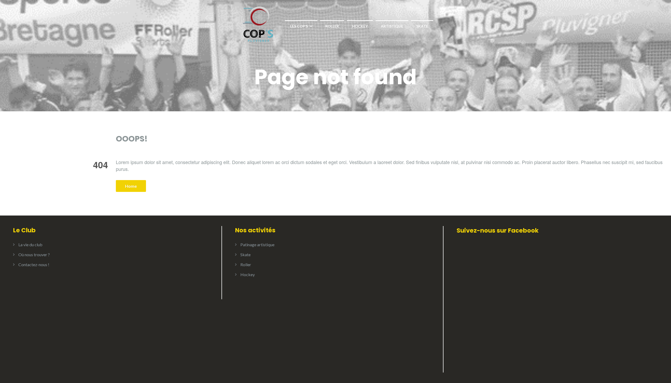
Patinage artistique (257, 244)
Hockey (360, 26)
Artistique (392, 26)
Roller (332, 26)
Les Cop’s (299, 26)
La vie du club (30, 244)
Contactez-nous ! (33, 264)
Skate (422, 26)
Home (131, 185)
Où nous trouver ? (34, 254)
